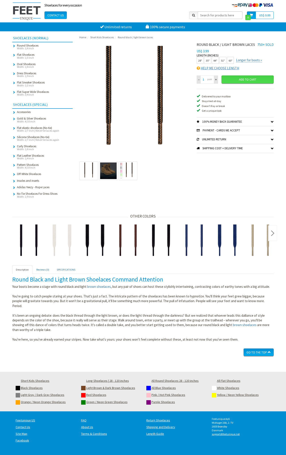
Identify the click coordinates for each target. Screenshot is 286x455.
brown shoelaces (99, 286)
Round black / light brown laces (135, 37)
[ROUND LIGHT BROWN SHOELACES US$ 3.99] (260, 241)
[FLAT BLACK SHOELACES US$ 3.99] (94, 241)
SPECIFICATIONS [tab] (66, 269)
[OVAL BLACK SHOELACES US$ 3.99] (161, 241)
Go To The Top (257, 352)
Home (82, 37)
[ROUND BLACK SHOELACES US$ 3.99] (28, 241)
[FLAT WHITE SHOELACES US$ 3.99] (61, 241)
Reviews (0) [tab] (42, 269)
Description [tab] (22, 269)
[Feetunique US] (26, 11)
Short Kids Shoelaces (102, 37)
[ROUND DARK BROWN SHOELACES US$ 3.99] (128, 241)
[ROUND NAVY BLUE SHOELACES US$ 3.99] (194, 241)
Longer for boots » (249, 60)
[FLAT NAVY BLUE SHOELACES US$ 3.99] (227, 241)
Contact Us (55, 15)
